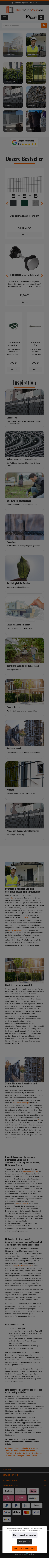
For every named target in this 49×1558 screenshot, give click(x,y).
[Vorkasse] (37, 1505)
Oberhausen (37, 1453)
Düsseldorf (10, 1456)
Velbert (9, 1451)
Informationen (10, 1480)
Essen (17, 1448)
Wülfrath (9, 1453)
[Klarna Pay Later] (21, 1498)
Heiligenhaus (19, 1451)
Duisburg (26, 1453)
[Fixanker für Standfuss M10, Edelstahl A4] (35, 326)
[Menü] (4, 17)
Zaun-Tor (27, 918)
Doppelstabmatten (30, 1171)
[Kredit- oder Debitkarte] (31, 1512)
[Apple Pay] (16, 1512)
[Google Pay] (7, 1512)
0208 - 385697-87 (31, 3)
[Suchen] (44, 25)
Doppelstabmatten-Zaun (23, 1266)
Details (24, 235)
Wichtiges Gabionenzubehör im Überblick (23, 752)
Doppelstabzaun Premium (24, 215)
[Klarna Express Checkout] (33, 1491)
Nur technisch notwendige (24, 1535)
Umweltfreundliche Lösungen (18, 587)
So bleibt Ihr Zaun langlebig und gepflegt (23, 546)
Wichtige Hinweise (14, 670)
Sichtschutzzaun (21, 1204)
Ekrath (34, 1456)
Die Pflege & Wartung (15, 835)
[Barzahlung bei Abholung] (8, 1491)
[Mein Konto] (41, 17)
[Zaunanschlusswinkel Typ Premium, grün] (13, 326)
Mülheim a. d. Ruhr (29, 1448)
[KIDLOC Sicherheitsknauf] (24, 259)
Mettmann (30, 1451)
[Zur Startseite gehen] (24, 9)
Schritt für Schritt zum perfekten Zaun (22, 505)
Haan (28, 1456)
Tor (39, 1120)
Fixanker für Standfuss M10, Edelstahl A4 (35, 344)
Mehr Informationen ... (33, 1530)
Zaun (13, 898)
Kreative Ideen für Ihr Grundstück (20, 628)
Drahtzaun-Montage (16, 930)
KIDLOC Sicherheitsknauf (24, 275)
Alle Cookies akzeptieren (24, 1548)
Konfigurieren (24, 1542)
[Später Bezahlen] (16, 1505)
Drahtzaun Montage (21, 1103)
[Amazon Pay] (33, 1498)
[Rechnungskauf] (26, 1505)
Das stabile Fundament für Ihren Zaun (22, 793)
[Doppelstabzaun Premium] (24, 191)
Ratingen (9, 1448)
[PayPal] (7, 1505)
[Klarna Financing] (8, 1498)
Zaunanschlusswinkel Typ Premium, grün (13, 344)
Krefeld (18, 1453)
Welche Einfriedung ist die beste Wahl (22, 711)
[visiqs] (30, 1554)
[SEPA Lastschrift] (7, 1519)
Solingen (20, 1456)
